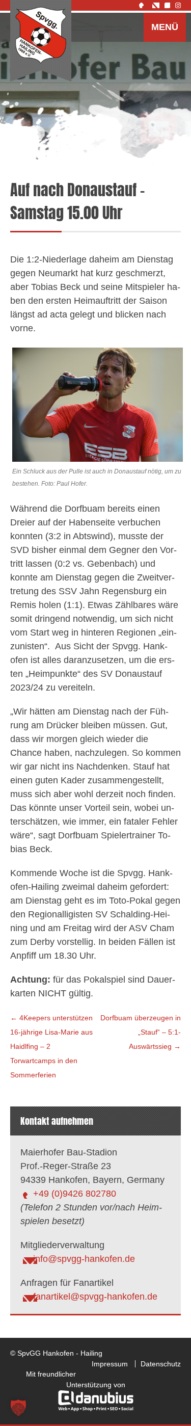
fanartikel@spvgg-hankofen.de (95, 1296)
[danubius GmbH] (96, 1409)
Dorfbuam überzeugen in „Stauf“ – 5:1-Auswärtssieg (140, 1032)
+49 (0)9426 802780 (74, 1194)
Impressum (110, 1364)
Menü (164, 27)
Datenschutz (161, 1364)
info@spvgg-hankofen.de (84, 1259)
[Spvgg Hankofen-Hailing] (40, 41)
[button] (18, 1407)
